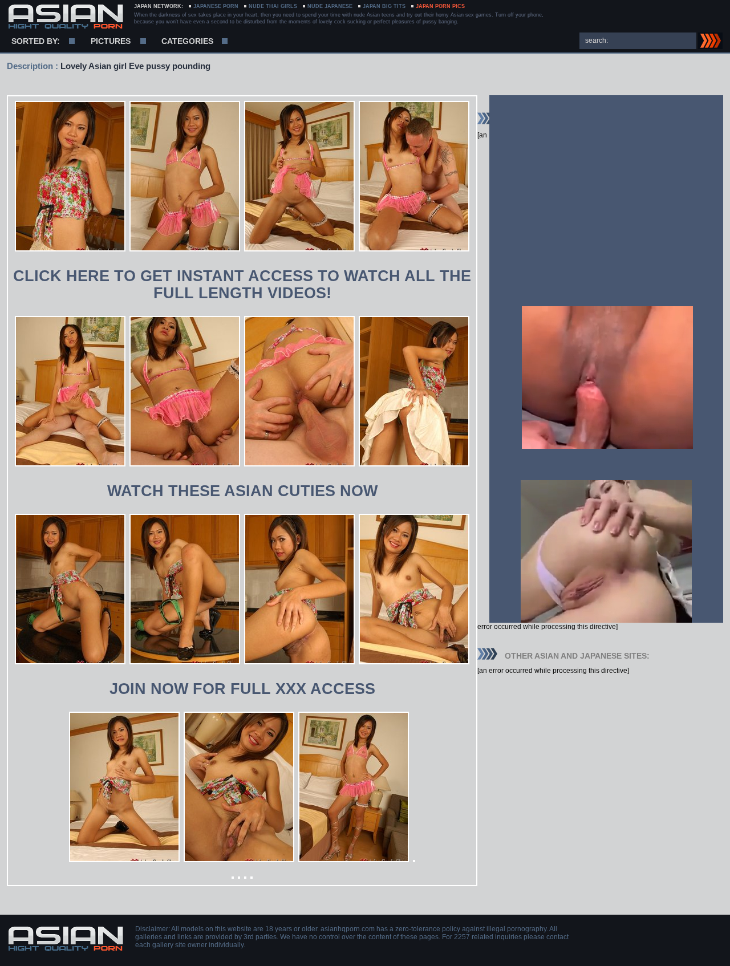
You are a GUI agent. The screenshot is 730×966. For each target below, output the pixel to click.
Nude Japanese (329, 6)
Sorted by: (35, 41)
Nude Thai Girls (273, 6)
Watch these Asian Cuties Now (242, 491)
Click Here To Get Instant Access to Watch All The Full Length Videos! (242, 284)
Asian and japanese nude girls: (65, 17)
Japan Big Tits (384, 6)
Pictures (111, 41)
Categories (187, 41)
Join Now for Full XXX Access (242, 688)
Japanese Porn (215, 6)
